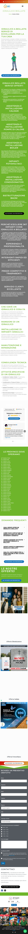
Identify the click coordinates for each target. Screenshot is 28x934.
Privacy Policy (11, 855)
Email (2, 791)
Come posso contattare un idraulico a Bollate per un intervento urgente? (13, 534)
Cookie (14, 930)
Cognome (3, 784)
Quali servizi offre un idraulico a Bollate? (11, 528)
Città (2, 811)
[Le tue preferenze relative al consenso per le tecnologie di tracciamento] (1, 700)
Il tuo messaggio (4, 839)
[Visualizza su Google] (6, 425)
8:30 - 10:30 (5, 827)
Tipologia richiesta (5, 818)
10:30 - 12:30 (5, 829)
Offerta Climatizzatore (14, 641)
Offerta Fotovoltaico (14, 757)
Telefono (3, 798)
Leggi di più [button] (7, 437)
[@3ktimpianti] (10, 898)
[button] (22, 6)
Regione (3, 805)
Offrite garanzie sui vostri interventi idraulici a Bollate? (13, 541)
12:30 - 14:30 (5, 831)
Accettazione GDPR (5, 850)
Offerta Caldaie (14, 699)
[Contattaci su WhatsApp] (25, 931)
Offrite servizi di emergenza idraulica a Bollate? (13, 547)
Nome (2, 778)
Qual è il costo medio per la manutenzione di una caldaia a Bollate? (13, 553)
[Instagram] (5, 890)
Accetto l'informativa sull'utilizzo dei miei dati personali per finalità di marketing (14, 859)
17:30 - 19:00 (5, 836)
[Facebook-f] (2, 890)
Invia (3, 863)
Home (10, 14)
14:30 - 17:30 (5, 833)
